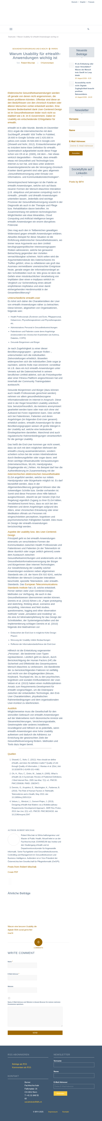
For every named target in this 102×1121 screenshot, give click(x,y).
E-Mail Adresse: (77, 141)
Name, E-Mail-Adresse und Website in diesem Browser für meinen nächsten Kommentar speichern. (34, 1003)
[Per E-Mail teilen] (11, 881)
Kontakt (65, 1112)
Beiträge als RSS (19, 1064)
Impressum (53, 1112)
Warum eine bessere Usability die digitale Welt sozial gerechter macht (22, 929)
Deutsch (74, 2)
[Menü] (11, 29)
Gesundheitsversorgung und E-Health (30, 49)
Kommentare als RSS (21, 1067)
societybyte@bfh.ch (33, 1102)
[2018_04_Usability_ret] (35, 79)
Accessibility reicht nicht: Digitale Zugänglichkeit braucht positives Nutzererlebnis (84, 88)
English (83, 2)
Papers (54, 49)
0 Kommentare (47, 63)
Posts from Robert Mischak (22, 866)
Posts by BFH (76, 181)
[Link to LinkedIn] (92, 29)
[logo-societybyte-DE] (51, 16)
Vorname (73, 119)
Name (10, 962)
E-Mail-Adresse (13, 974)
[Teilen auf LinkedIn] (10, 881)
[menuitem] (74, 2)
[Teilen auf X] (8, 881)
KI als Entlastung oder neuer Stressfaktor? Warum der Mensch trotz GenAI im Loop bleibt (84, 69)
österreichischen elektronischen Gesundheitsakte (34, 474)
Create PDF (13, 872)
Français (91, 2)
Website (10, 986)
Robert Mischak (28, 63)
